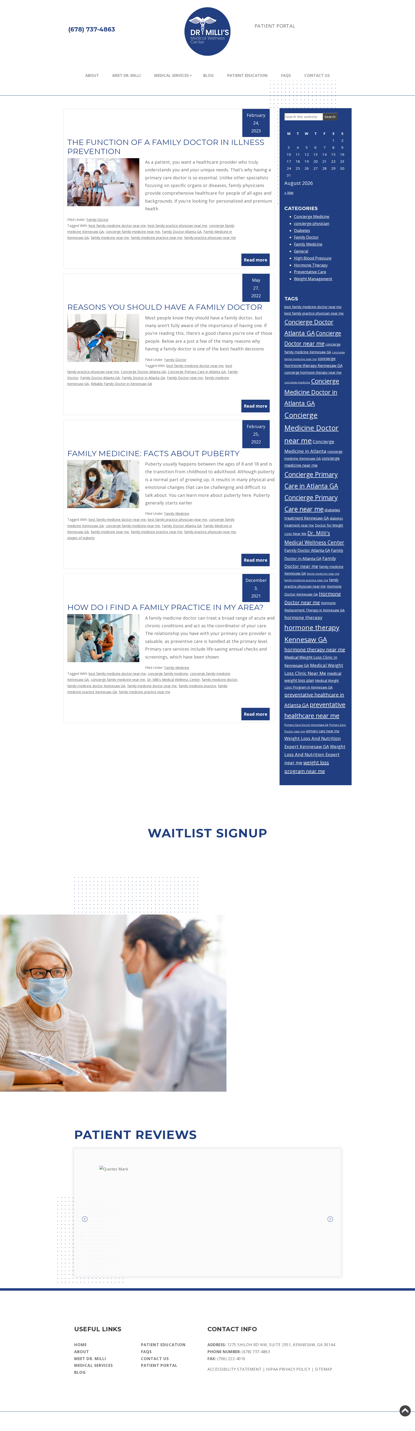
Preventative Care (310, 271)
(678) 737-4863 (256, 1351)
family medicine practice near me (156, 237)
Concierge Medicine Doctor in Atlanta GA (311, 392)
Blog (208, 75)
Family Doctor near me (185, 377)
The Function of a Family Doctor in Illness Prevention (165, 146)
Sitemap (323, 1369)
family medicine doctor (219, 679)
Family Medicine (176, 513)
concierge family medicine (168, 673)
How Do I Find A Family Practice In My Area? (165, 607)
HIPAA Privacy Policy (288, 1369)
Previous (84, 1219)
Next (330, 1219)
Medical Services (171, 75)
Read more (255, 260)
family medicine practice (197, 686)
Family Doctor (97, 219)
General (301, 251)
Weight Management (313, 278)
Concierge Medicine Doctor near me (311, 427)
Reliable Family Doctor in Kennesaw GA (121, 383)
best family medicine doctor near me (117, 225)
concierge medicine (297, 382)
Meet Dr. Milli (126, 75)
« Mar (289, 192)
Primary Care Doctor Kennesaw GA (306, 725)
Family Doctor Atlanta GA (181, 231)
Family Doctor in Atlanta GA (143, 377)
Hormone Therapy (311, 265)
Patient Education (247, 75)
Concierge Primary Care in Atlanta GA (197, 371)
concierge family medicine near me (133, 231)
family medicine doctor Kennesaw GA (96, 686)
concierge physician (311, 223)
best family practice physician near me (177, 225)
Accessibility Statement (235, 1369)
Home (80, 1344)
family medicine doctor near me (152, 686)
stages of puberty (81, 537)
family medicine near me (110, 237)
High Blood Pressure (312, 258)
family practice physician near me (210, 237)
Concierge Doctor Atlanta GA (143, 371)
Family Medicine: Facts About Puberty (153, 453)
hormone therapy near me (314, 649)
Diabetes (302, 230)
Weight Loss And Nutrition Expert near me (314, 754)
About (92, 75)
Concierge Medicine (311, 216)
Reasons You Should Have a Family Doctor (164, 307)
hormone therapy (303, 617)
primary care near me (322, 731)
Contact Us (317, 75)
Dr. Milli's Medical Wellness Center (173, 679)
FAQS (286, 75)
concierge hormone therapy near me (313, 372)
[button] (405, 1411)
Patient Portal (275, 26)
